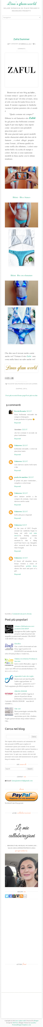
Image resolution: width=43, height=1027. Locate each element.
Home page (21, 395)
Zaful (32, 118)
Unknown (14, 44)
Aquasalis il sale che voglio (24, 676)
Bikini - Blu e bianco (21, 197)
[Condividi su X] (10, 378)
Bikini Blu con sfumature (22, 275)
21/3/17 (25, 558)
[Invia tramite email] (6, 378)
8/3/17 (24, 525)
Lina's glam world (21, 3)
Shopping (19, 388)
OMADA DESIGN (20, 691)
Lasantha (33, 1023)
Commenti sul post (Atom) (22, 614)
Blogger (36, 1020)
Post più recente (11, 395)
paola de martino (21, 477)
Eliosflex (17, 643)
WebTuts (15, 1023)
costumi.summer (31, 384)
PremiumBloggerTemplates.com (21, 1025)
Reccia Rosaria (20, 411)
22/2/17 (29, 411)
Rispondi (17, 423)
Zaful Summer (21, 39)
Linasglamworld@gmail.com (22, 781)
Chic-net (17, 709)
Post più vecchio (31, 395)
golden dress (31, 566)
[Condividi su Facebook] (12, 378)
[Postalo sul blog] (8, 378)
